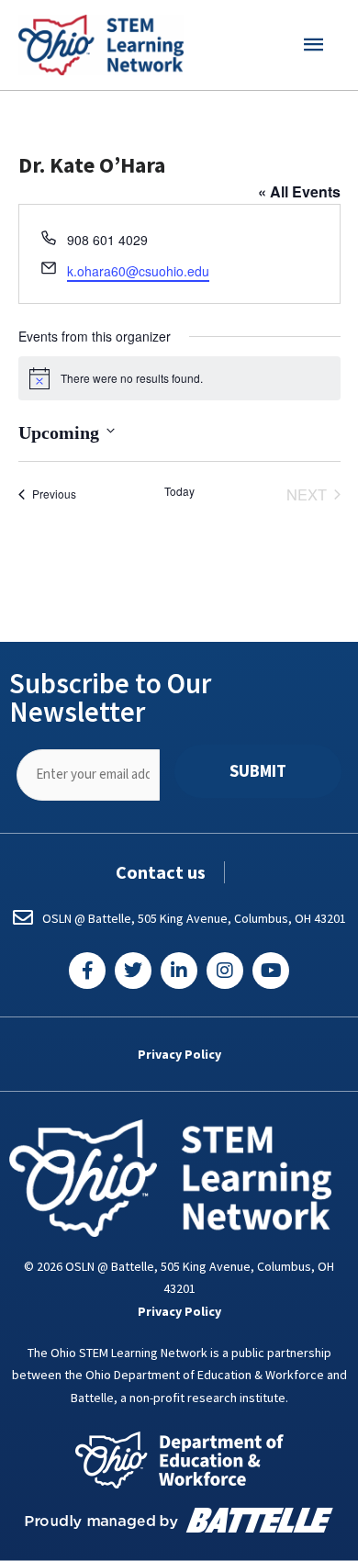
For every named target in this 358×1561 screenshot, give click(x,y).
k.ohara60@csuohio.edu (138, 271)
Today (179, 491)
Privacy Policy (179, 1054)
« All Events (299, 191)
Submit (257, 770)
